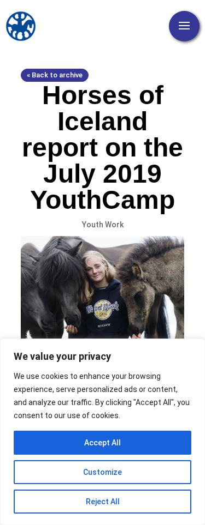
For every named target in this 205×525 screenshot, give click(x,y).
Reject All (103, 501)
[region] (102, 432)
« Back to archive (55, 75)
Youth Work (103, 224)
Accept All (102, 442)
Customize (102, 472)
